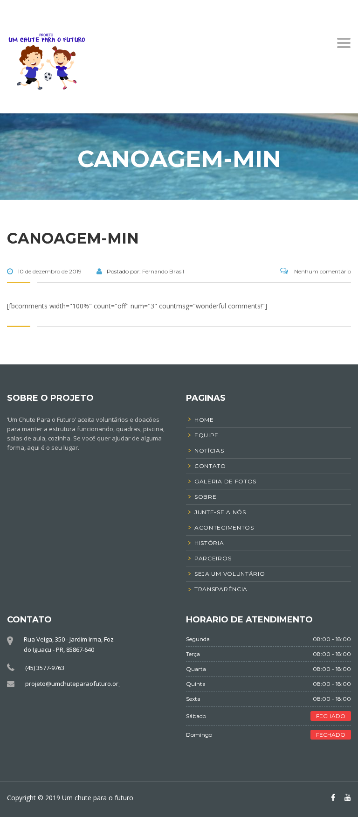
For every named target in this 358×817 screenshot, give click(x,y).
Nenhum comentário (322, 271)
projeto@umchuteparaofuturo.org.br (77, 683)
